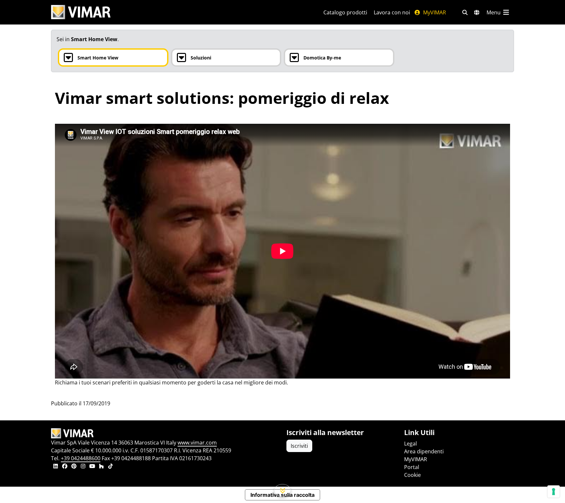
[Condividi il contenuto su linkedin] (55, 466)
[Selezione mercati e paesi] (476, 12)
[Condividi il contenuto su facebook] (64, 466)
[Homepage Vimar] (81, 12)
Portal (411, 467)
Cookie (412, 475)
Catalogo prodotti (345, 12)
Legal (410, 443)
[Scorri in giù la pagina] (282, 490)
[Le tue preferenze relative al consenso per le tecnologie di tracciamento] (553, 491)
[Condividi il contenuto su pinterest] (74, 466)
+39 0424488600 (80, 458)
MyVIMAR (434, 12)
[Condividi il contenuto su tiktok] (110, 466)
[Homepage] (165, 433)
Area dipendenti (424, 451)
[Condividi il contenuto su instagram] (83, 466)
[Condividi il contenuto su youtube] (92, 466)
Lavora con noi (392, 12)
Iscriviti (299, 445)
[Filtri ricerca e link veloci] (465, 12)
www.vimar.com (197, 442)
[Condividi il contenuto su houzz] (101, 466)
